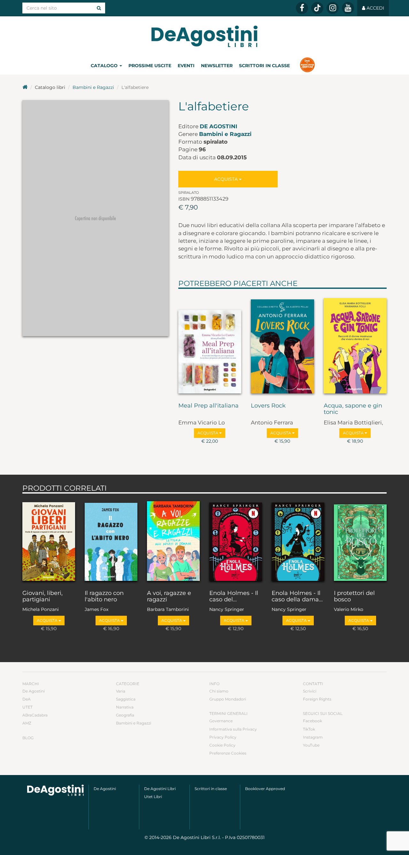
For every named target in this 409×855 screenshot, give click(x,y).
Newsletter (217, 65)
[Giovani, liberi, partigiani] (48, 540)
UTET (27, 707)
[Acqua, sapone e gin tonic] (355, 344)
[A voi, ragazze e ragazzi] (173, 540)
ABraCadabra (35, 715)
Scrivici (309, 691)
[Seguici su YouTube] (348, 8)
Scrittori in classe (264, 65)
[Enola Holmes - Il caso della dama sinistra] (298, 540)
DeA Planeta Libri (204, 36)
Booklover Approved (265, 788)
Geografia (125, 715)
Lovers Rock (268, 406)
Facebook (312, 720)
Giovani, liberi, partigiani (42, 596)
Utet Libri (153, 796)
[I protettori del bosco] (360, 540)
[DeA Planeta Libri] (55, 790)
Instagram (313, 737)
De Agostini (218, 126)
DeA (26, 699)
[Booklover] (307, 66)
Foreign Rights (317, 699)
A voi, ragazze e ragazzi (169, 596)
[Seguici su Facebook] (302, 8)
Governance (221, 720)
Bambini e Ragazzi (93, 87)
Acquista (226, 179)
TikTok (309, 729)
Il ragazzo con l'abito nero (104, 596)
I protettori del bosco (354, 596)
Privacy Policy (222, 737)
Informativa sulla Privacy (233, 729)
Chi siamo (218, 691)
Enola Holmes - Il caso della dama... (297, 596)
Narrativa (125, 707)
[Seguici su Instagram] (333, 8)
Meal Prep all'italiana (208, 406)
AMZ (26, 723)
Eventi (186, 65)
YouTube (311, 745)
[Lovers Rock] (282, 344)
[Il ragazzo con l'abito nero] (111, 540)
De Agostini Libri (160, 788)
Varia (120, 691)
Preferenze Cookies (227, 753)
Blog (28, 737)
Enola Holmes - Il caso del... (233, 596)
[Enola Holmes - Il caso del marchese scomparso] (235, 540)
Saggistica (125, 699)
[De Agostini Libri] (24, 87)
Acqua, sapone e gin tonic (353, 409)
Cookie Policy (222, 745)
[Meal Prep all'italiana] (210, 344)
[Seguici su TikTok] (317, 8)
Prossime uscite (149, 65)
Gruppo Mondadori (227, 699)
